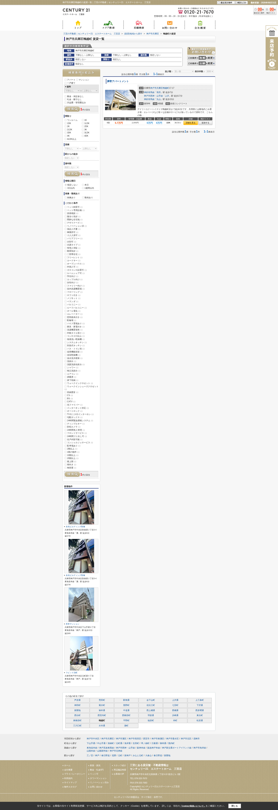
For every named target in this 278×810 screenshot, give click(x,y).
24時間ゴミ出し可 (77, 436)
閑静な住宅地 (74, 219)
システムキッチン (77, 342)
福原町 (151, 720)
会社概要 (68, 770)
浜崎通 (175, 715)
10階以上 (72, 455)
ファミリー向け (75, 286)
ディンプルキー (75, 424)
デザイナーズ (74, 223)
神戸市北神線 (116, 751)
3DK (69, 132)
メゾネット (73, 298)
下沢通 (200, 705)
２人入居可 (73, 235)
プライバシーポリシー (74, 774)
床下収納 (72, 380)
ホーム (67, 765)
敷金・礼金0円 (97, 770)
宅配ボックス (74, 417)
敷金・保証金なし (75, 96)
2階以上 (72, 449)
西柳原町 (126, 715)
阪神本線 (141, 748)
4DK (86, 136)
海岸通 (127, 743)
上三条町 (199, 700)
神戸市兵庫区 (156, 88)
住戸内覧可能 (74, 439)
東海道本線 (92, 748)
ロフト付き (73, 295)
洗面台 (71, 361)
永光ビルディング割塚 (75, 526)
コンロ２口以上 (75, 336)
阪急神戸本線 (153, 748)
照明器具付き (74, 317)
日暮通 (155, 743)
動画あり (89, 197)
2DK (86, 126)
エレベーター (74, 314)
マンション (84, 80)
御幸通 (163, 743)
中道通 (126, 710)
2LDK (69, 129)
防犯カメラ (73, 427)
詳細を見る (190, 123)
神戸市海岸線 (199, 748)
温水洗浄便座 (74, 358)
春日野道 (105, 755)
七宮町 (175, 705)
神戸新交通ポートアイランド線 (176, 748)
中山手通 (101, 743)
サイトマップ (70, 782)
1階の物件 (73, 452)
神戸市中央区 (93, 738)
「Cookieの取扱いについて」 (193, 806)
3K (85, 129)
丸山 (159, 99)
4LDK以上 (71, 139)
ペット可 (94, 774)
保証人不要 (73, 229)
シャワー (72, 367)
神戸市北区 (186, 738)
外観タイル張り (75, 333)
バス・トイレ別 (75, 348)
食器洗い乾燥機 (75, 339)
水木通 (102, 726)
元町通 (119, 743)
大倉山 (148, 755)
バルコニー (73, 304)
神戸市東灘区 (158, 738)
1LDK (86, 123)
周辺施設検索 (120, 770)
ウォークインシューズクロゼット (81, 387)
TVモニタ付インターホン (80, 414)
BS (70, 398)
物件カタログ (70, 787)
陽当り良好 (73, 216)
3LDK (86, 132)
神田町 (77, 705)
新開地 (77, 710)
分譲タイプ (73, 245)
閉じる (235, 806)
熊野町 (126, 705)
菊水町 (102, 705)
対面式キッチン (75, 345)
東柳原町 (77, 720)
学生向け (72, 276)
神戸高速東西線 (106, 748)
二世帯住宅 (73, 254)
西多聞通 (199, 710)
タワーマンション (98, 778)
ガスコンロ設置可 (77, 270)
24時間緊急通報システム (80, 420)
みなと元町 (138, 755)
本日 (86, 185)
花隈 (114, 755)
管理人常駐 (73, 248)
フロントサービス (77, 433)
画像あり (71, 197)
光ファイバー (74, 405)
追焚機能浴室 (74, 352)
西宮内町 (102, 715)
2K (68, 126)
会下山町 (151, 700)
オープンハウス (75, 264)
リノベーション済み (99, 782)
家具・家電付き (75, 326)
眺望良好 (72, 251)
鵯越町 (166, 88)
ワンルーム (72, 120)
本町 (175, 720)
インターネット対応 (78, 408)
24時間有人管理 (76, 430)
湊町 (126, 726)
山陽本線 (91, 751)
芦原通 (77, 700)
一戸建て (71, 83)
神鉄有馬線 (149, 92)
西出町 (77, 715)
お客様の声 (119, 774)
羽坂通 (151, 715)
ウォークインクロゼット (80, 383)
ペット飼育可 (74, 207)
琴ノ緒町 (145, 743)
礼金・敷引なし (74, 99)
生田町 (136, 743)
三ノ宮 (90, 755)
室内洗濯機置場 (75, 289)
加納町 (111, 743)
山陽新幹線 (102, 751)
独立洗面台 (73, 370)
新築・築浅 (95, 765)
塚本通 (102, 710)
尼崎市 (196, 738)
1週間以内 (89, 188)
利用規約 (68, 778)
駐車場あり (73, 446)
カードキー (73, 260)
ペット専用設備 (75, 210)
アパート (71, 80)
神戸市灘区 (121, 738)
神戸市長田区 (135, 738)
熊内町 (171, 743)
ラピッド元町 (71, 673)
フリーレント (74, 257)
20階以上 (72, 458)
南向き (71, 464)
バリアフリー (74, 238)
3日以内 (71, 188)
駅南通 (126, 700)
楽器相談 (72, 213)
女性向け (72, 282)
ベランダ (72, 301)
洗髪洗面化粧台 (75, 364)
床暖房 (71, 377)
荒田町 (102, 700)
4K (68, 136)
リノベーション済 (77, 226)
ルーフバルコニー (77, 308)
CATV (71, 401)
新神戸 (127, 755)
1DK (69, 123)
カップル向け (74, 279)
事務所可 (72, 232)
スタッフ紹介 (120, 765)
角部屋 (71, 468)
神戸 (97, 755)
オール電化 (73, 311)
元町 (120, 755)
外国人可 (72, 267)
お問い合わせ (96, 787)
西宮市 (146, 738)
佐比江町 (151, 705)
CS (70, 395)
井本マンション (72, 624)
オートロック (74, 411)
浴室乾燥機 (73, 355)
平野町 (126, 720)
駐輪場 (71, 320)
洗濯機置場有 (74, 330)
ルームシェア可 (75, 273)
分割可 (71, 241)
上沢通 (175, 700)
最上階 (71, 461)
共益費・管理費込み (76, 102)
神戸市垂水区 (172, 738)
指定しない (72, 185)
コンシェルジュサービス (80, 442)
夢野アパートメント (118, 81)
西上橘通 (151, 710)
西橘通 (175, 710)
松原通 (200, 720)
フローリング (74, 292)
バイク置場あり (75, 323)
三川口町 (77, 726)
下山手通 (91, 743)
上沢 (167, 96)
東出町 (200, 715)
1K (85, 120)
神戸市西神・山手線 (153, 96)
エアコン (72, 374)
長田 (159, 92)
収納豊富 (72, 392)
